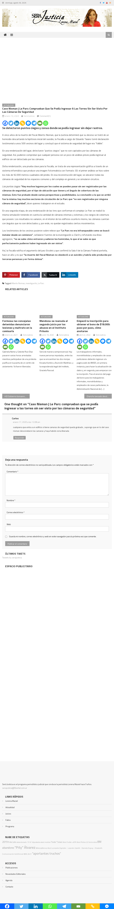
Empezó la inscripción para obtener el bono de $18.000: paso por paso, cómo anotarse (93, 326)
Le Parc (41, 283)
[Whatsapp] (45, 123)
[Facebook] (5, 123)
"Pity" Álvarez (25, 847)
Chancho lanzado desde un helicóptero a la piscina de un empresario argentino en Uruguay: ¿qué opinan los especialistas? (99, 396)
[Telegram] (34, 123)
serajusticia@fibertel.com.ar (14, 787)
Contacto (9, 886)
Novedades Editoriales (15, 873)
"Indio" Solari (56, 842)
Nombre (11, 500)
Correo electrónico (15, 512)
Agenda (8, 880)
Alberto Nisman (18, 283)
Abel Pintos (81, 842)
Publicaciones (11, 867)
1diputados (35, 842)
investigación (31, 283)
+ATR (74, 842)
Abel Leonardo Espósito (57, 848)
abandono (8, 847)
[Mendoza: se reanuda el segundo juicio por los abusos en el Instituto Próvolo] (57, 302)
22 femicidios (91, 842)
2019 (5, 842)
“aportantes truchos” (46, 853)
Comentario (12, 471)
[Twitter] (11, 123)
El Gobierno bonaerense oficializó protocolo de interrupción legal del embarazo (18, 396)
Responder (19, 437)
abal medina (45, 842)
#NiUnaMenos (41, 848)
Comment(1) (45, 115)
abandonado (22, 842)
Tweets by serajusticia (12, 557)
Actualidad (9, 105)
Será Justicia (29, 115)
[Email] (39, 123)
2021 (29, 854)
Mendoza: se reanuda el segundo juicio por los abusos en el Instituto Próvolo (53, 326)
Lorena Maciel (11, 800)
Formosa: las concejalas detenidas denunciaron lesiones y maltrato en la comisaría (17, 326)
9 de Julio (12, 842)
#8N (25, 854)
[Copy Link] (22, 123)
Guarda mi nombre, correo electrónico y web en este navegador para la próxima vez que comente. (52, 536)
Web (9, 524)
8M (99, 842)
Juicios (8, 813)
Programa (9, 826)
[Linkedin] (16, 123)
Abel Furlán (67, 842)
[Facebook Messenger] (28, 123)
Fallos (8, 820)
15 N (29, 842)
